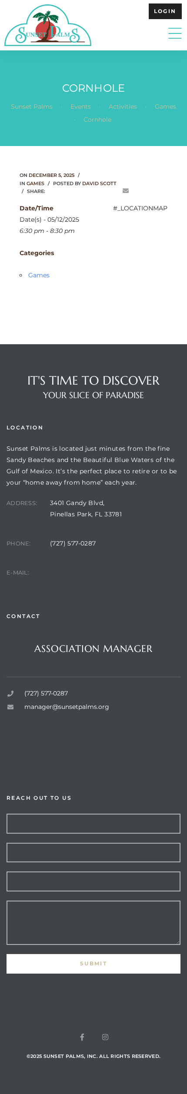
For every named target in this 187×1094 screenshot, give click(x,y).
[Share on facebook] (52, 191)
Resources (31, 763)
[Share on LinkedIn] (76, 191)
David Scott (99, 183)
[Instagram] (105, 1037)
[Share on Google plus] (101, 191)
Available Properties (45, 751)
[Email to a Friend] (126, 191)
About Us (29, 740)
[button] (165, 11)
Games (35, 183)
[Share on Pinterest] (113, 191)
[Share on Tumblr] (89, 191)
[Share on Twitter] (64, 191)
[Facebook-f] (82, 1037)
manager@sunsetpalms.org (94, 572)
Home (24, 729)
